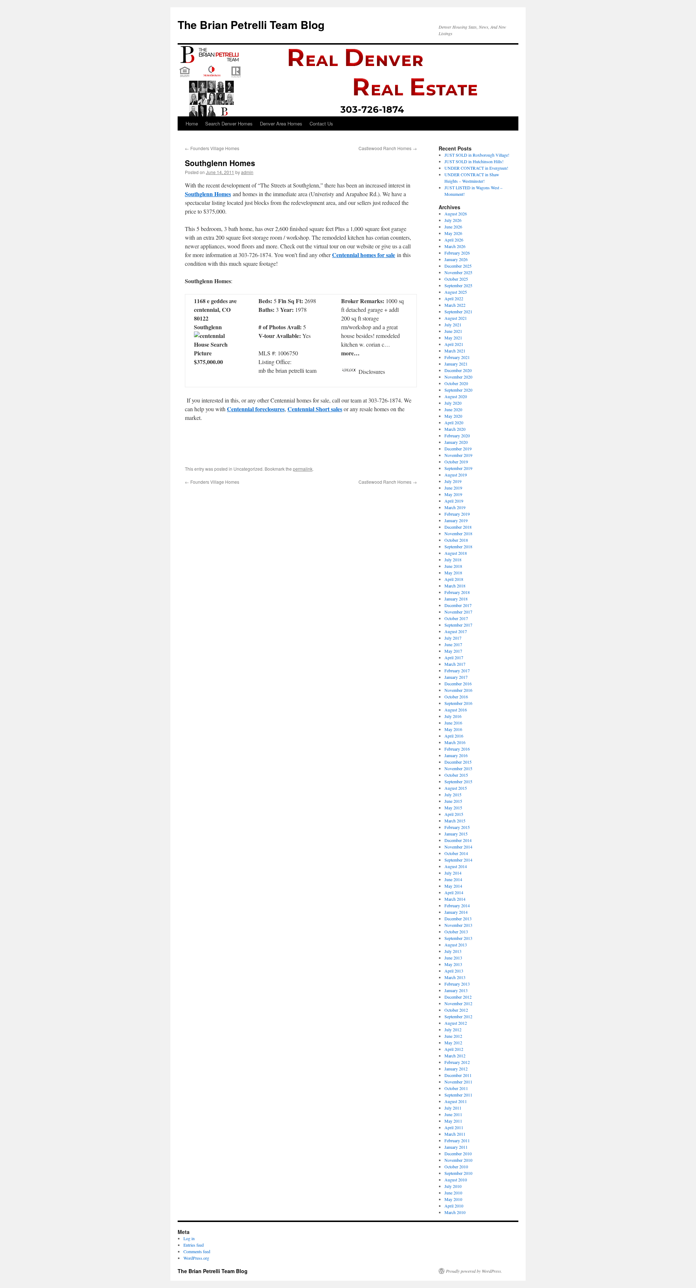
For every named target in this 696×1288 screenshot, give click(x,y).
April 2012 (453, 1049)
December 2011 (458, 1075)
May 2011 (453, 1121)
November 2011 (458, 1082)
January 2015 (456, 834)
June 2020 (453, 409)
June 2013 (453, 958)
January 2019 (456, 520)
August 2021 (455, 318)
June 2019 (453, 488)
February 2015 (457, 827)
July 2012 (452, 1029)
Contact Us (321, 123)
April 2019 (453, 501)
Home (192, 123)
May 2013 (453, 964)
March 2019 (454, 507)
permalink (302, 469)
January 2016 (456, 755)
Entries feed (193, 1245)
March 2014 (454, 899)
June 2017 (453, 644)
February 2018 (457, 592)
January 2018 (456, 599)
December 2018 (458, 527)
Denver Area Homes (281, 123)
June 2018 (453, 566)
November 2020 (458, 377)
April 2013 (453, 971)
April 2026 (453, 240)
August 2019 (455, 475)
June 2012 (453, 1036)
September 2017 (458, 625)
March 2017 (454, 664)
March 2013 (454, 977)
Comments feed (196, 1251)
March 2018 (454, 586)
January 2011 (456, 1147)
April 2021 (453, 344)
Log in (189, 1238)
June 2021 (453, 331)
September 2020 (458, 390)
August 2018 (455, 553)
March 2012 (454, 1055)
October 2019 (456, 462)
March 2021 (454, 351)
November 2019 (458, 455)
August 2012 (455, 1023)
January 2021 (456, 364)
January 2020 (456, 442)
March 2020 (454, 429)
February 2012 (457, 1062)
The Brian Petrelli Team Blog (251, 24)
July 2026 (452, 220)
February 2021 (457, 357)
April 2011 (453, 1127)
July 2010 (452, 1186)
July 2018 (452, 559)
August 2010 (455, 1179)
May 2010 (453, 1199)
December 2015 (458, 762)
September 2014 (458, 860)
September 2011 (458, 1095)
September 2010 (458, 1173)
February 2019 (457, 514)
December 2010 (458, 1153)
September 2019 (458, 468)
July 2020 (452, 403)
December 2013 (458, 918)
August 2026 (455, 213)
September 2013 (458, 938)
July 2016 (452, 716)
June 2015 (453, 801)
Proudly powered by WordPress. (474, 1271)
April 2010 (453, 1206)
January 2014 (456, 912)
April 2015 (453, 814)
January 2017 (456, 677)
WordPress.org (196, 1258)
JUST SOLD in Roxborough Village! (476, 155)
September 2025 (458, 285)
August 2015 (455, 788)
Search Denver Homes (229, 123)
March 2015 (454, 820)
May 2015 (453, 807)
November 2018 (458, 533)
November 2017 (458, 612)
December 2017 (458, 605)
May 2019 (453, 494)
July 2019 (452, 481)
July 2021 (452, 324)
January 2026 (456, 259)
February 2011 (457, 1140)
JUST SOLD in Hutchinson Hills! (474, 161)
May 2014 (453, 886)
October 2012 (456, 1010)
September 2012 (458, 1016)
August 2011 (455, 1101)
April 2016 (453, 736)
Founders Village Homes (212, 148)
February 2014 (457, 905)
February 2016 (457, 749)
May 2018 (453, 572)
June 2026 (453, 227)
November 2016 (458, 690)
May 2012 (453, 1042)
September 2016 (458, 703)
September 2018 (458, 546)
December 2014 (458, 840)
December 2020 (458, 370)
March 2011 (454, 1134)
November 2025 (458, 272)
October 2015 (456, 775)
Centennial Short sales (314, 409)
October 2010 (456, 1166)
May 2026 (453, 233)
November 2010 (458, 1160)
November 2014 (458, 847)
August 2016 (455, 710)
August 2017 (455, 631)
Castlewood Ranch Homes (388, 148)
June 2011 (453, 1114)
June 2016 (453, 723)
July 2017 (452, 638)
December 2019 (458, 448)
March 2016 (454, 742)
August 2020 (455, 396)
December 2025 (458, 266)
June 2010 (453, 1193)
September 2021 (458, 311)
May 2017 (453, 651)
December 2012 (458, 997)
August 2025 (455, 292)
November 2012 (458, 1003)
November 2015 (458, 768)
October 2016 (456, 696)
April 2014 (453, 892)
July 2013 (452, 951)
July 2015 (452, 794)
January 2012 (456, 1069)
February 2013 (457, 984)
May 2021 (453, 337)
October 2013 (456, 931)
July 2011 (452, 1108)
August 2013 (455, 945)
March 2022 (454, 305)
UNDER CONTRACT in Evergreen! (476, 168)
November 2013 (458, 925)
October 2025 (456, 279)
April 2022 (453, 298)
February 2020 (457, 435)
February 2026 (457, 253)
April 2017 (453, 657)
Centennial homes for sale (363, 255)
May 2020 (453, 416)
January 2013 (456, 990)
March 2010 (454, 1212)
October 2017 (456, 618)
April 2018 (453, 579)
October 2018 (456, 540)
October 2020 (456, 383)
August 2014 (455, 866)
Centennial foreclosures (256, 409)
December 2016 (458, 683)
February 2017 (457, 670)
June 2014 (453, 879)
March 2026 (454, 246)
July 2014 (452, 873)
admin (247, 172)
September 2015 (458, 781)
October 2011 (456, 1088)
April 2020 (453, 422)
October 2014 (456, 853)
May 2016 (453, 729)
